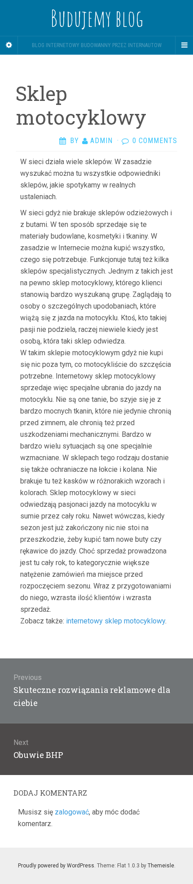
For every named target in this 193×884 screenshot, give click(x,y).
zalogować (72, 812)
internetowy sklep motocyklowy (115, 621)
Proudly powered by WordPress (56, 865)
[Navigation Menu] (184, 45)
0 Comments (154, 140)
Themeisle (161, 865)
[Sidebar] (9, 45)
